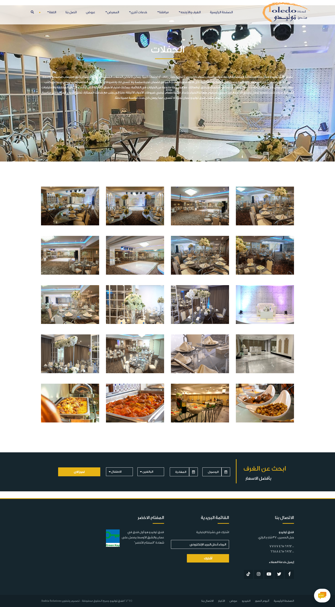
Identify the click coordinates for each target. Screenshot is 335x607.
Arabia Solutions (51, 600)
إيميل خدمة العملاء (281, 562)
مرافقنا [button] (164, 12)
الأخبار (221, 600)
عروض (90, 12)
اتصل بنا (71, 12)
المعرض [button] (113, 12)
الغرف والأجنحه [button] (190, 12)
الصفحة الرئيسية (221, 12)
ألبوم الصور (262, 600)
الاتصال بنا (207, 600)
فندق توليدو (117, 600)
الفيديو (246, 600)
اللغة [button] (52, 12)
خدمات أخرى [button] (139, 12)
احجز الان (79, 472)
